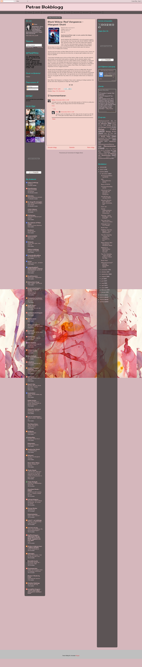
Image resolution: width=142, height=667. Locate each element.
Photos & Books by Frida (34, 576)
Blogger (77, 655)
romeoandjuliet (32, 236)
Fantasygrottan (32, 568)
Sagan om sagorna (34, 324)
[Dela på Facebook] (69, 89)
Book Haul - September (35, 277)
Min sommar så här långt (35, 332)
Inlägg (30, 86)
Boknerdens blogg (33, 282)
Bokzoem (31, 455)
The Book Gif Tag (33, 584)
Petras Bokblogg (44, 6)
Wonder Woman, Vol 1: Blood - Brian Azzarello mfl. (106, 202)
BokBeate (31, 431)
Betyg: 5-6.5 (106, 127)
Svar (54, 109)
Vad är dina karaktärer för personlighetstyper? (35, 529)
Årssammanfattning (104, 158)
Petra (57, 111)
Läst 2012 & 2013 (47, 12)
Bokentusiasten (32, 514)
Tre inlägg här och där (34, 308)
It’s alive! (30, 184)
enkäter (100, 141)
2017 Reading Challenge (107, 70)
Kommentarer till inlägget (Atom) (75, 152)
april (103, 285)
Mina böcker (86, 12)
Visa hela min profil (32, 35)
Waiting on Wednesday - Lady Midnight (35, 522)
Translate (40, 47)
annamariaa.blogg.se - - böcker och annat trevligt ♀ (35, 289)
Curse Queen (31, 231)
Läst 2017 (37, 12)
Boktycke (30, 242)
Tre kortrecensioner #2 (34, 357)
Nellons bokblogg (33, 249)
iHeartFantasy (32, 188)
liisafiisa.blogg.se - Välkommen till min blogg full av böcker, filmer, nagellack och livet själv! (34, 537)
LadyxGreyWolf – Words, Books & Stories (35, 268)
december (104, 173)
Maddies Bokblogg (34, 583)
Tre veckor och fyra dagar (35, 326)
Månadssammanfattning (106, 144)
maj (102, 283)
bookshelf (31, 330)
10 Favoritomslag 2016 (106, 187)
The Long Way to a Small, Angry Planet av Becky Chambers (34, 403)
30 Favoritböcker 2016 (106, 181)
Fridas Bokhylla (32, 482)
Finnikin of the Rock (34, 438)
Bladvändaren (32, 318)
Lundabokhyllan (32, 450)
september (105, 274)
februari (104, 290)
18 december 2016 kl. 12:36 (67, 111)
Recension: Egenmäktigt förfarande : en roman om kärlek (35, 502)
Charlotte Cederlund (34, 409)
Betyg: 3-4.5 (111, 125)
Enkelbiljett (31, 320)
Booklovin (31, 230)
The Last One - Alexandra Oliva (106, 221)
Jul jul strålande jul (33, 549)
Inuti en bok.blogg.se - (34, 416)
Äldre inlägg (90, 147)
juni (102, 281)
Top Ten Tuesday (107, 151)
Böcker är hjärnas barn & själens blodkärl (35, 547)
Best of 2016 (105, 184)
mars (103, 287)
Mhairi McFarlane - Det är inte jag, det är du (35, 555)
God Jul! (103, 206)
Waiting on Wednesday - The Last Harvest (106, 249)
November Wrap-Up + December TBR (34, 563)
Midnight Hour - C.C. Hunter (106, 224)
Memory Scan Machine (35, 225)
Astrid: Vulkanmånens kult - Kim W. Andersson (106, 211)
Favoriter (68, 12)
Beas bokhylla (32, 356)
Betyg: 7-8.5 (55, 91)
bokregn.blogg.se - (33, 499)
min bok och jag (33, 527)
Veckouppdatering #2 (34, 363)
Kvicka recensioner (33, 444)
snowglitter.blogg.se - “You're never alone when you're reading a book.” (34, 591)
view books (113, 80)
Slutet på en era (32, 210)
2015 (102, 295)
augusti (103, 276)
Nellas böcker (32, 400)
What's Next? (103, 156)
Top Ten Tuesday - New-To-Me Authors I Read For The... (106, 256)
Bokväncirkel (113, 135)
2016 (102, 171)
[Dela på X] (68, 89)
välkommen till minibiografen (32, 292)
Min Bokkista (32, 342)
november (104, 269)
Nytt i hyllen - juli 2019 (35, 283)
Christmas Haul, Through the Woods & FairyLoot (106, 192)
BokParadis (31, 336)
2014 (102, 297)
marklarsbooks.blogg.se (35, 312)
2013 (102, 299)
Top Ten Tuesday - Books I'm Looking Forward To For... (106, 237)
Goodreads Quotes (111, 111)
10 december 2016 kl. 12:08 (62, 100)
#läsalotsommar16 (103, 120)
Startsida (30, 12)
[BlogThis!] (66, 89)
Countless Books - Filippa (34, 490)
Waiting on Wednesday (107, 154)
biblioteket (31, 376)
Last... (29, 541)
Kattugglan (31, 553)
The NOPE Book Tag (34, 256)
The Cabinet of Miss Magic (34, 223)
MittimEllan (31, 437)
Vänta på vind (32, 237)
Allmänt (104, 123)
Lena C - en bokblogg (34, 520)
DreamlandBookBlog (34, 255)
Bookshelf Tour (103, 138)
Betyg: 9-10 (111, 131)
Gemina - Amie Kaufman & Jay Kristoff (106, 217)
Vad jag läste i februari (34, 338)
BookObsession (33, 276)
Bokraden (31, 196)
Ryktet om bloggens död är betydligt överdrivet (35, 570)
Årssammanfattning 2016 (106, 176)
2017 (102, 169)
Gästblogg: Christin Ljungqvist (33, 411)
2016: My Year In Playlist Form (33, 426)
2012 (102, 301)
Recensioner (76, 12)
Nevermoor (31, 314)
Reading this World (34, 449)
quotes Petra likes (104, 90)
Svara (53, 105)
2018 (102, 167)
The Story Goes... (33, 424)
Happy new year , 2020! (35, 262)
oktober (104, 272)
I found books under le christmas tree (34, 344)
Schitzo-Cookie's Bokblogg (33, 368)
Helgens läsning (32, 351)
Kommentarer (32, 89)
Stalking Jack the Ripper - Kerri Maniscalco (106, 231)
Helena (53, 100)
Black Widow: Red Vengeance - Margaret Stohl (106, 244)
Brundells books (33, 561)
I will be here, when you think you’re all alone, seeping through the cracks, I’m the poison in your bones (35, 474)
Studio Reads (32, 470)
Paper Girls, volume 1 (34, 515)
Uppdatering (31, 509)
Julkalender (112, 141)
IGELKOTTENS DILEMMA (32, 190)
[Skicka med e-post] (64, 89)
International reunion (34, 578)
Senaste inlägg (52, 147)
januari (103, 292)
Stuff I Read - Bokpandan (32, 306)
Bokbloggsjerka (102, 135)
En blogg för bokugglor (35, 202)
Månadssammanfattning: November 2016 (106, 264)
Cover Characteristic (107, 139)
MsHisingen (31, 215)
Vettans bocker (32, 350)
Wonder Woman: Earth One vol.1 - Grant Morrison (34, 387)
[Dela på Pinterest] (71, 89)
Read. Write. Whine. (34, 462)
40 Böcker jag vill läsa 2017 (106, 197)
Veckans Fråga (102, 153)
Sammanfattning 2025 (35, 197)
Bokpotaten (31, 443)
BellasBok (31, 362)
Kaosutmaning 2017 (96, 12)
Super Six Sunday (111, 148)
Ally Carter (109, 108)
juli (102, 278)
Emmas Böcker (32, 508)
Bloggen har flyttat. (33, 250)
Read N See (31, 384)
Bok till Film (108, 133)
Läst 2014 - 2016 (59, 12)
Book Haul (105, 136)
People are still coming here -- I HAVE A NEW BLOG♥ (34, 493)
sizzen (30, 261)
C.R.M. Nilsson (32, 209)
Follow (28, 76)
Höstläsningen (32, 432)
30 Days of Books (110, 122)
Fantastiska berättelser (35, 298)
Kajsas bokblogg (33, 182)
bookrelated (31, 393)
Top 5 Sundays (105, 150)
